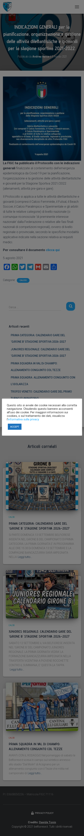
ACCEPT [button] (14, 426)
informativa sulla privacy (23, 419)
